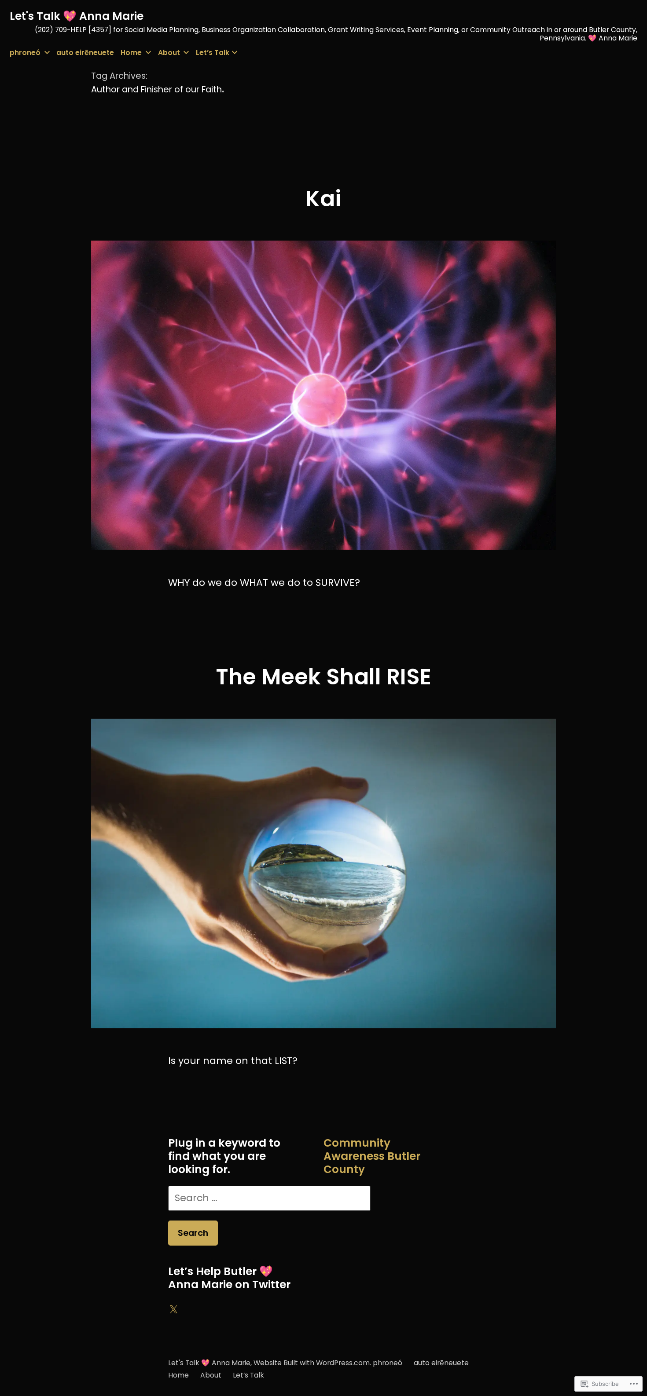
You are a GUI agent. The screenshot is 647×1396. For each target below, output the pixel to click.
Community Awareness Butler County (372, 1156)
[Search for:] (269, 1198)
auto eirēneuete (85, 52)
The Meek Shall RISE (323, 676)
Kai (323, 198)
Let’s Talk (212, 52)
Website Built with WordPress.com (312, 1362)
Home (131, 52)
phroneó (25, 52)
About (169, 52)
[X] (173, 1310)
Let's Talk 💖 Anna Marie (76, 16)
